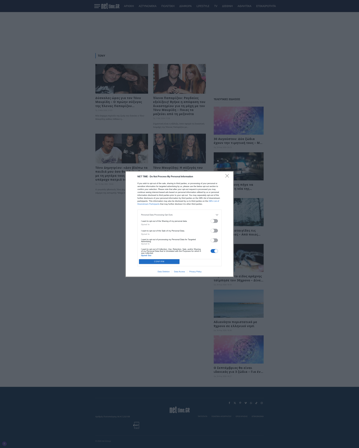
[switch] (214, 221)
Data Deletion (164, 271)
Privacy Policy (195, 271)
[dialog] (179, 224)
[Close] (228, 176)
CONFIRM (159, 261)
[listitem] (179, 214)
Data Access (179, 271)
